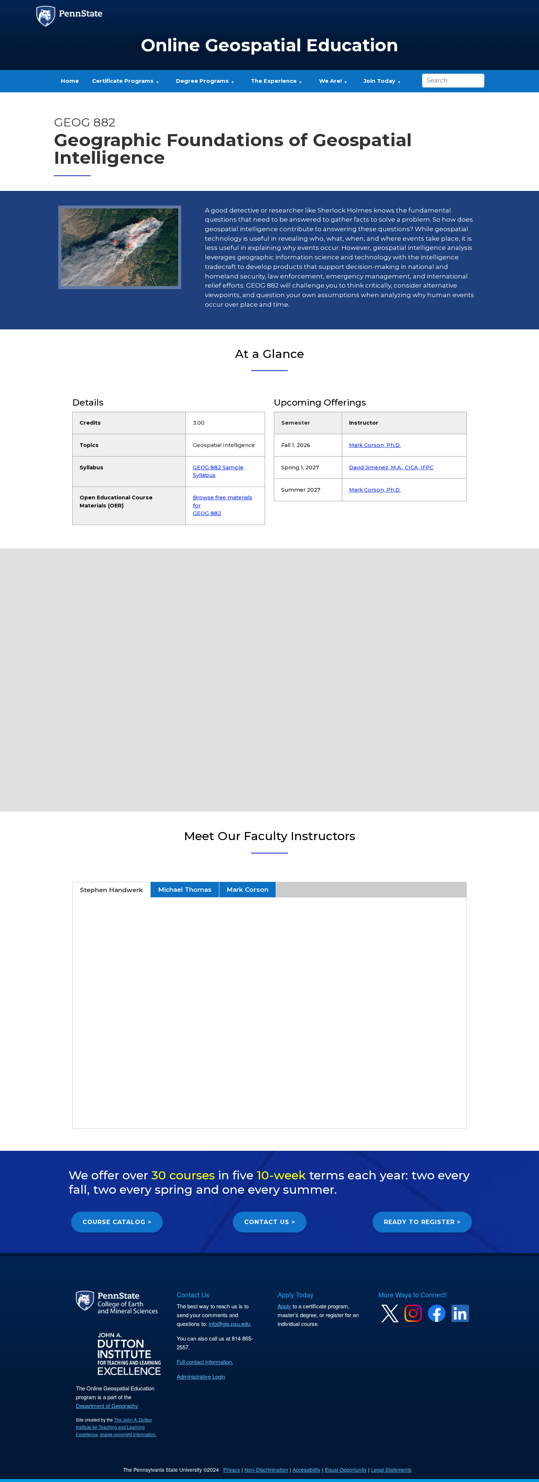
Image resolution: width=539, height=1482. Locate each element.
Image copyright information (127, 1434)
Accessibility (306, 1469)
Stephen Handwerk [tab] (111, 890)
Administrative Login (201, 1376)
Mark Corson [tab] (247, 889)
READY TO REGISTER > (422, 1222)
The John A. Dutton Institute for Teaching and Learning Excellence (114, 1426)
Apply (284, 1306)
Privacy (231, 1469)
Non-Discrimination (266, 1469)
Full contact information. (205, 1361)
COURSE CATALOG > (116, 1222)
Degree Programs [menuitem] (199, 83)
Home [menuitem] (70, 81)
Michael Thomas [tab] (185, 889)
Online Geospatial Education (269, 45)
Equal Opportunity (346, 1469)
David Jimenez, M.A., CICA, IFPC (391, 467)
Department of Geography (107, 1405)
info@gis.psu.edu (229, 1323)
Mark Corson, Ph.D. (375, 445)
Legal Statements (391, 1469)
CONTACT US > (269, 1222)
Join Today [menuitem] (377, 83)
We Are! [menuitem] (327, 83)
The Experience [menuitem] (270, 83)
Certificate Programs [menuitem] (119, 83)
